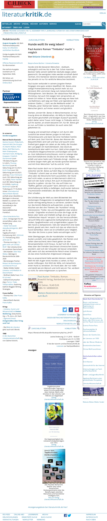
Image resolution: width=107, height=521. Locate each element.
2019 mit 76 (7, 240)
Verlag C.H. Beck (94, 171)
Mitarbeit (6, 27)
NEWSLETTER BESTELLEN (66, 323)
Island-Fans (87, 314)
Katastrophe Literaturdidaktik (93, 215)
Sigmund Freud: (13, 320)
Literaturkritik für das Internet (93, 365)
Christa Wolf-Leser (89, 349)
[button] (65, 309)
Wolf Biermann (13, 149)
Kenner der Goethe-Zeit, (91, 335)
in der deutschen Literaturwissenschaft (11, 337)
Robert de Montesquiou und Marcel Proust (12, 264)
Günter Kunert (8, 142)
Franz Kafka (7, 302)
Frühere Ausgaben (17, 31)
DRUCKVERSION (69, 320)
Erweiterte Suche (29, 517)
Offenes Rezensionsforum (13, 63)
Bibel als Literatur (13, 327)
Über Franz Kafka (94, 240)
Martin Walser (10, 147)
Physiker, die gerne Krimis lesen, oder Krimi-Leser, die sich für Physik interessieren (93, 320)
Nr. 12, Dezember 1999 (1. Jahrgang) (40, 31)
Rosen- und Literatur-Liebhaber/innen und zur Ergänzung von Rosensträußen (92, 305)
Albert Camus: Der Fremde (93, 199)
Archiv (17, 24)
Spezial (25, 24)
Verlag (103, 13)
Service (53, 24)
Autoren (43, 24)
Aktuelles (7, 24)
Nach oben (91, 519)
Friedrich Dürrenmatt (10, 157)
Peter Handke (16, 179)
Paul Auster (43, 276)
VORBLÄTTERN (73, 40)
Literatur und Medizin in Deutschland (12, 271)
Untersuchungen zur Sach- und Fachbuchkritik (92, 370)
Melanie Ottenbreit (41, 56)
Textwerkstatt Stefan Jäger (94, 250)
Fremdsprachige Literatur (15, 33)
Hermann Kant (8, 154)
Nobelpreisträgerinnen (94, 245)
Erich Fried (7, 170)
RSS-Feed (6, 514)
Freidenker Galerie (94, 194)
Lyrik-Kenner (87, 311)
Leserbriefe (33, 514)
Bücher (34, 24)
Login (26, 27)
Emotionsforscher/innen (91, 345)
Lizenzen (60, 346)
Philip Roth (19, 142)
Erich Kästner (88, 362)
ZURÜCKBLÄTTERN (36, 40)
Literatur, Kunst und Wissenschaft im (12, 311)
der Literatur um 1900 (91, 338)
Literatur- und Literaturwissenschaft (73, 31)
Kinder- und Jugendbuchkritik (93, 375)
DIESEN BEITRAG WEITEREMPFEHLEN (61, 317)
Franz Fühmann (16, 175)
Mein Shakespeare (10, 151)
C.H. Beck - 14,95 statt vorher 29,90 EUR (94, 78)
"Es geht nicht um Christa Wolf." (11, 244)
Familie (5, 59)
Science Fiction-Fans (90, 325)
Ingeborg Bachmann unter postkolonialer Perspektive (92, 379)
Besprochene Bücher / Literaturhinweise (43, 63)
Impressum (91, 514)
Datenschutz (92, 517)
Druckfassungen (10, 517)
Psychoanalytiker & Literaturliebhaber (90, 330)
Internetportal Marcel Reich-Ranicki (11, 192)
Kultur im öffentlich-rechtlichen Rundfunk (11, 49)
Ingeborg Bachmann (10, 185)
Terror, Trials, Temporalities (10, 283)
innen (99, 349)
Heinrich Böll (7, 144)
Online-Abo (7, 83)
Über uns (17, 27)
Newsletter (28, 519)
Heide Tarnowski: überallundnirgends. (10, 227)
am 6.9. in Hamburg (96, 229)
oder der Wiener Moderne (92, 342)
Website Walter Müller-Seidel (93, 402)
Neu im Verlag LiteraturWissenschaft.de (54, 498)
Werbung (41, 519)
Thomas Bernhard (9, 164)
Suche (78, 24)
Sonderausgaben (10, 135)
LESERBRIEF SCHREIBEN (66, 314)
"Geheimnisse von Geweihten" (94, 207)
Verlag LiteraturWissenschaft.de (54, 398)
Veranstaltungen (11, 519)
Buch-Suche (46, 517)
